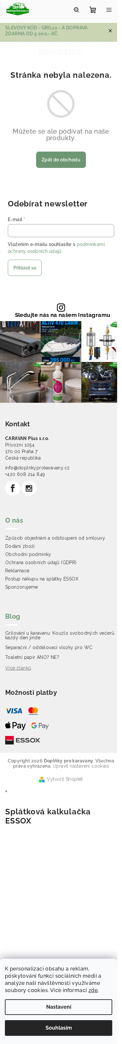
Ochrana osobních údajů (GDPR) (41, 562)
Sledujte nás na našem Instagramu (63, 315)
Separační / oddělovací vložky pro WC (48, 647)
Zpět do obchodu (61, 159)
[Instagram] (28, 488)
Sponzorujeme (21, 587)
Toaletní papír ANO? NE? (32, 657)
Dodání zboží (20, 546)
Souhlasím (59, 1028)
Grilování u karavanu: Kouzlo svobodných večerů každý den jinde (59, 635)
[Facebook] (12, 488)
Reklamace (17, 570)
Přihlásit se (24, 267)
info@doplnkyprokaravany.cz (37, 467)
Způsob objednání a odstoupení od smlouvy (55, 538)
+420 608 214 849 (25, 474)
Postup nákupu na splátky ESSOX (41, 578)
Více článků (18, 668)
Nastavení (58, 1007)
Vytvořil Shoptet (65, 779)
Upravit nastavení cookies (81, 766)
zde (93, 990)
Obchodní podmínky (28, 554)
